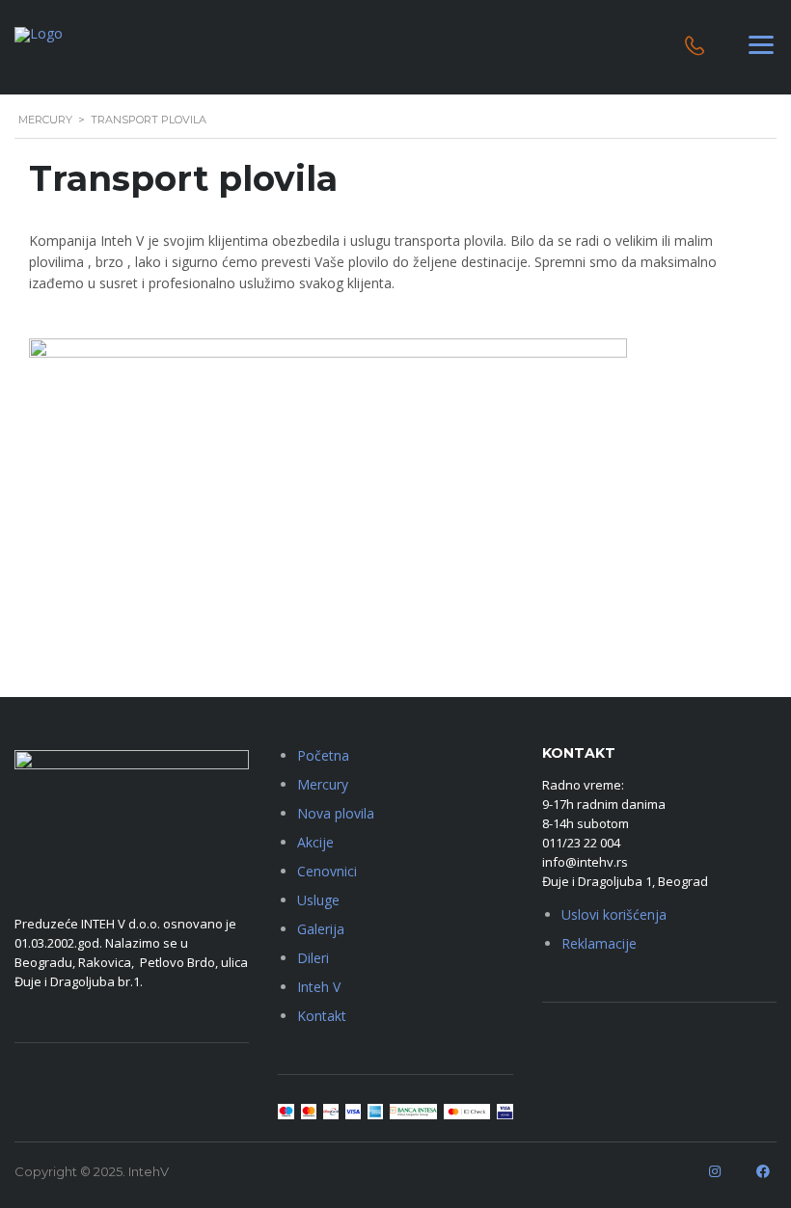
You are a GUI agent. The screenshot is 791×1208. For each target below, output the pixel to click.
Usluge (318, 900)
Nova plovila (335, 813)
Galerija (320, 929)
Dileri (313, 958)
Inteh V (319, 987)
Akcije (315, 842)
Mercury (322, 784)
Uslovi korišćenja (614, 914)
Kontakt (321, 1016)
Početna (323, 755)
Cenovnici (327, 871)
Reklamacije (599, 943)
